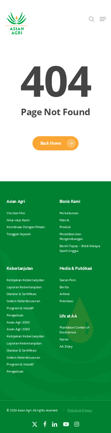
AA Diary (66, 346)
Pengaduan (15, 315)
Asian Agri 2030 (18, 322)
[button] (103, 19)
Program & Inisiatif (20, 308)
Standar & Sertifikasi (21, 293)
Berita (64, 287)
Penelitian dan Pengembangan (71, 236)
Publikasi (66, 301)
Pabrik (64, 220)
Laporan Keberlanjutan (24, 287)
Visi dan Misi (16, 213)
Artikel (64, 293)
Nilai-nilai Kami (18, 220)
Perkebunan (68, 213)
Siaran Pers (67, 280)
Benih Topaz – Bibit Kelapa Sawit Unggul (79, 248)
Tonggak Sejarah (18, 234)
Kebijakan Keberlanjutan (25, 280)
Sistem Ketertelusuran (23, 301)
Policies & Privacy (79, 410)
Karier (64, 339)
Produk (65, 226)
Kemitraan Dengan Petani (25, 226)
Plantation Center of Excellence (74, 330)
